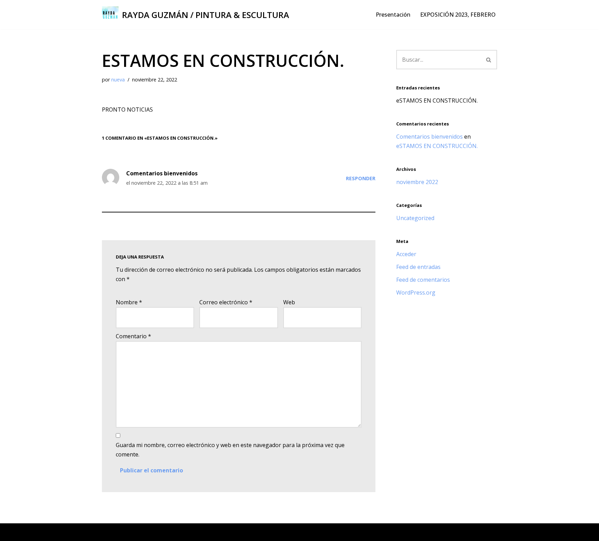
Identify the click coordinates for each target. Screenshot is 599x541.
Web (289, 302)
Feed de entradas (418, 267)
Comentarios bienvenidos (162, 173)
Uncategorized (415, 218)
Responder (360, 178)
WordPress (185, 532)
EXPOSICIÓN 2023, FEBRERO (458, 14)
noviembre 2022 (417, 182)
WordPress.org (415, 292)
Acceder (406, 254)
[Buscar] (489, 59)
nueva (118, 79)
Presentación (393, 14)
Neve (108, 532)
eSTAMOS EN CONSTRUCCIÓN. (437, 100)
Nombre (129, 302)
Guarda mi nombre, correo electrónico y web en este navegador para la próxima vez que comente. (230, 449)
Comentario (133, 336)
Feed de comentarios (423, 279)
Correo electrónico (225, 302)
